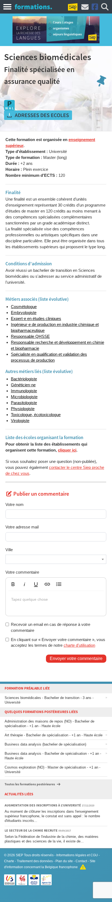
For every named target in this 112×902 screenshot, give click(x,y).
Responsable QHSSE (30, 336)
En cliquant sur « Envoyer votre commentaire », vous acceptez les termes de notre (58, 642)
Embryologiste (23, 312)
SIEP (19, 855)
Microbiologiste (24, 396)
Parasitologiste (24, 402)
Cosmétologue (24, 306)
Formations (33, 6)
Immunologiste (24, 390)
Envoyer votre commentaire (76, 658)
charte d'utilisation (79, 645)
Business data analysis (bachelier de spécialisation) (45, 744)
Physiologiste (23, 408)
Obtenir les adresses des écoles (38, 115)
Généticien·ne (23, 385)
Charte (9, 861)
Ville (9, 549)
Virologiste (20, 420)
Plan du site (64, 861)
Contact (81, 861)
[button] (13, 584)
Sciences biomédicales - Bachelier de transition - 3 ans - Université (49, 700)
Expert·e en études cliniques (36, 318)
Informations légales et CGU (77, 855)
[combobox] (55, 559)
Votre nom (14, 504)
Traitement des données (35, 861)
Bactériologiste (24, 379)
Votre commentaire (22, 572)
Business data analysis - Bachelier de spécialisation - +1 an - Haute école (53, 755)
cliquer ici (67, 450)
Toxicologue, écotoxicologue (36, 414)
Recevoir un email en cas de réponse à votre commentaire (50, 627)
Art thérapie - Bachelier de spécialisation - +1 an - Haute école (53, 735)
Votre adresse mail (22, 527)
